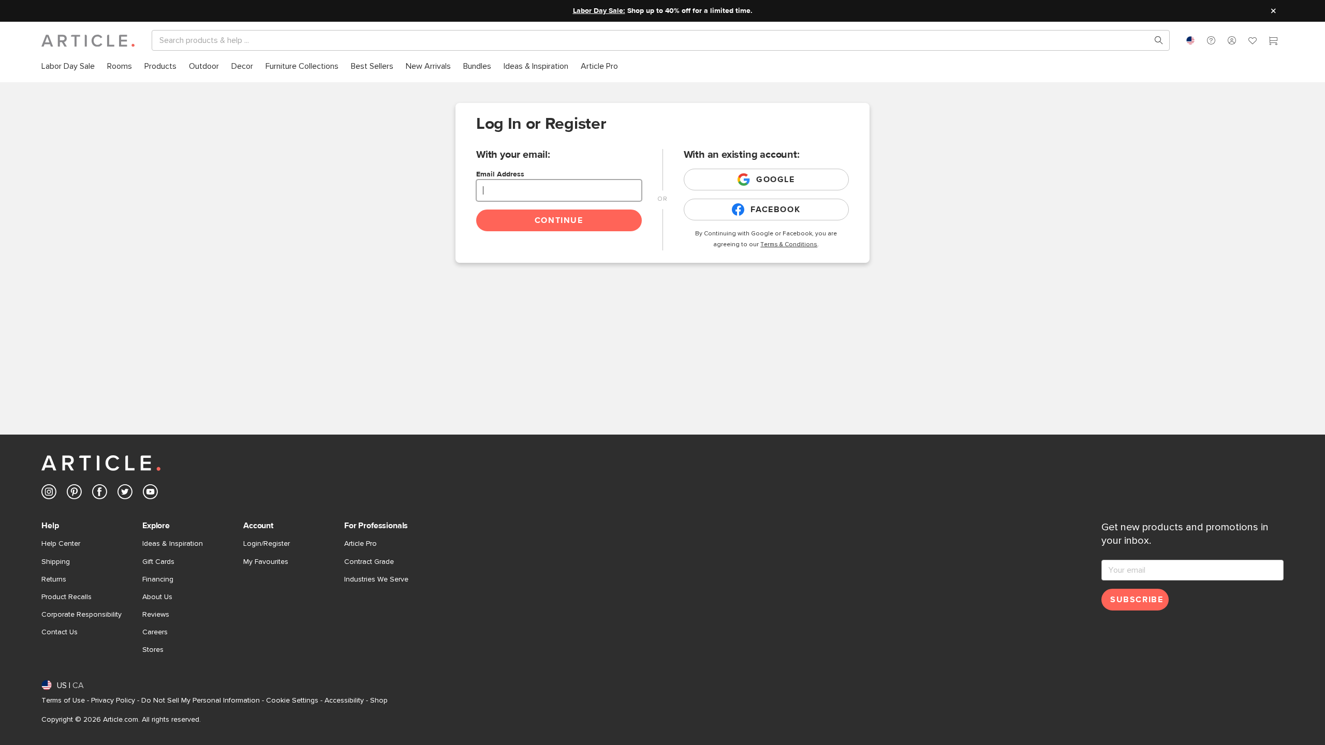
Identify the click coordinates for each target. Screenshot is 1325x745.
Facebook (775, 209)
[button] (1211, 40)
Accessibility (344, 700)
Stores (153, 649)
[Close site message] (1273, 11)
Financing (157, 579)
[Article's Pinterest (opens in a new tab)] (74, 494)
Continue (559, 220)
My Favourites (265, 561)
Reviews (155, 614)
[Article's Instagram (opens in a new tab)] (48, 494)
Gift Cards (158, 561)
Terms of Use (63, 700)
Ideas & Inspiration (172, 543)
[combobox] (1190, 40)
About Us (157, 597)
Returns (53, 579)
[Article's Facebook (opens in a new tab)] (99, 494)
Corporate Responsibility (81, 614)
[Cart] (1273, 42)
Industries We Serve (376, 579)
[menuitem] (68, 66)
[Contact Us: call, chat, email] (1211, 40)
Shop (379, 700)
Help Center (60, 543)
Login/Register (266, 543)
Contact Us (59, 632)
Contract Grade (369, 561)
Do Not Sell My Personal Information (200, 700)
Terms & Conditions (788, 245)
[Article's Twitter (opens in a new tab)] (124, 494)
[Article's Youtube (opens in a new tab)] (150, 494)
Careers (155, 632)
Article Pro (360, 543)
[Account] (1232, 40)
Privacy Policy (113, 700)
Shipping (55, 561)
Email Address (500, 174)
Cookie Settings (292, 700)
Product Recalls (66, 597)
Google (775, 179)
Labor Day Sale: (599, 10)
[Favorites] (1252, 42)
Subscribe (1136, 599)
